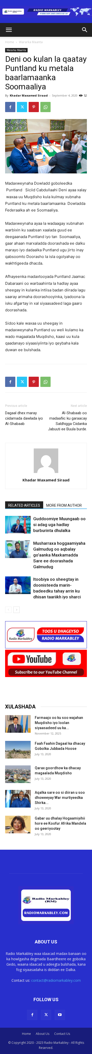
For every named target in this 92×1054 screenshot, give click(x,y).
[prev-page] (8, 610)
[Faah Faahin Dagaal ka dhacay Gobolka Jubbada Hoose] (18, 750)
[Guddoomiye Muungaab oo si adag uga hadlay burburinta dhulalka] (18, 525)
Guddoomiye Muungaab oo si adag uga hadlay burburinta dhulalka (59, 524)
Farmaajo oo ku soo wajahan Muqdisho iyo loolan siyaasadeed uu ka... (59, 723)
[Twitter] (22, 107)
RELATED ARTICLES (24, 505)
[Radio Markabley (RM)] (46, 12)
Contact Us (62, 1034)
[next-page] (16, 610)
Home (9, 42)
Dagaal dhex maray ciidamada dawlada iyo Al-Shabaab (24, 418)
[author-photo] (46, 473)
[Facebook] (10, 107)
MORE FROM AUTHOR (64, 505)
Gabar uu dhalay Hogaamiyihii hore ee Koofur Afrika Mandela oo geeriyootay (60, 823)
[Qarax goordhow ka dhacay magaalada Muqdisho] (18, 774)
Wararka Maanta (31, 42)
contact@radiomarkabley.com (56, 980)
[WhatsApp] (45, 107)
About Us (42, 1034)
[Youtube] (60, 1015)
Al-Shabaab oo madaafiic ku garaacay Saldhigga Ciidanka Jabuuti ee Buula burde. (67, 421)
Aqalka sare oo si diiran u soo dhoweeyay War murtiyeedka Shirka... (60, 797)
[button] (9, 30)
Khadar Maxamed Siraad (29, 95)
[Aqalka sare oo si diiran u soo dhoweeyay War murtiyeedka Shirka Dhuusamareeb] (18, 799)
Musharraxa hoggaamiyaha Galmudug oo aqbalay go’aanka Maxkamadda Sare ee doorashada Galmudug (59, 555)
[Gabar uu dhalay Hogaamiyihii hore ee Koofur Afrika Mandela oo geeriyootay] (18, 824)
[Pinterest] (34, 107)
